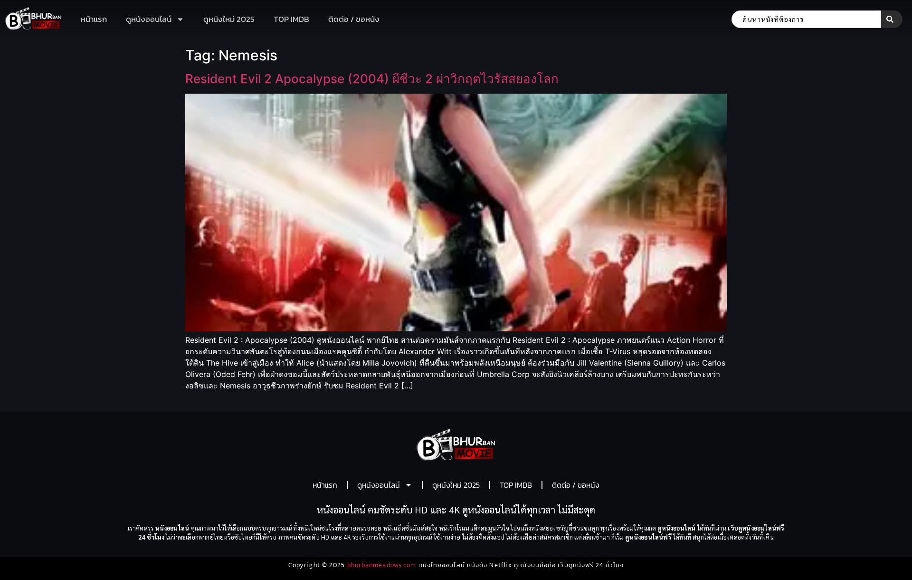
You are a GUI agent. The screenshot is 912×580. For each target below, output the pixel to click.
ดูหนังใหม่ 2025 (229, 19)
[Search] (891, 19)
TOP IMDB (291, 19)
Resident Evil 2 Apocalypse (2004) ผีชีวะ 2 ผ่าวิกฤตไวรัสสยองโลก (372, 78)
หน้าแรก (94, 19)
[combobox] (806, 19)
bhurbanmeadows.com (382, 565)
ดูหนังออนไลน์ (148, 19)
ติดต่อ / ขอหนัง (354, 19)
